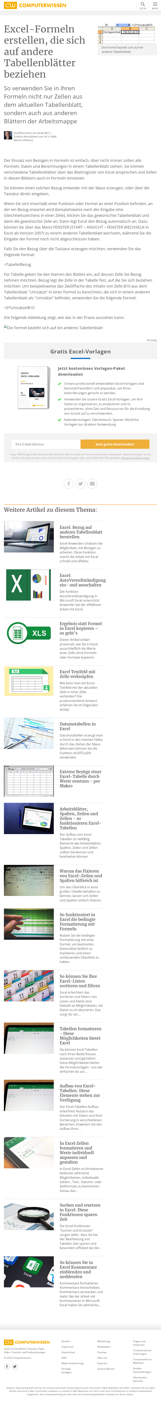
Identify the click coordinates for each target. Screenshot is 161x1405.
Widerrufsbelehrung (72, 1363)
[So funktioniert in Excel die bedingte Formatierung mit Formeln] (29, 924)
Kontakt (65, 1341)
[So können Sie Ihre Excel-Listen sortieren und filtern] (29, 985)
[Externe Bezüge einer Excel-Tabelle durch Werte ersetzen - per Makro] (29, 781)
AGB (63, 1357)
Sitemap (101, 1352)
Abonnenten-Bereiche (140, 1379)
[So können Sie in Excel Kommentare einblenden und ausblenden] (29, 1271)
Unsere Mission (105, 1368)
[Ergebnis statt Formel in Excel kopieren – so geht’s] (29, 633)
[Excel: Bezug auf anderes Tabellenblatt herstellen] (29, 536)
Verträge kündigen (66, 1370)
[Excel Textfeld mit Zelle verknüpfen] (29, 681)
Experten (102, 1363)
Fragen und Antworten (139, 1343)
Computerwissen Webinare (142, 1361)
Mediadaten (104, 1346)
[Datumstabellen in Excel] (29, 733)
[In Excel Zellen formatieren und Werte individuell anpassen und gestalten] (29, 1152)
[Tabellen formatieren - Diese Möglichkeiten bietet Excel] (29, 1038)
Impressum (67, 1346)
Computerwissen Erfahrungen (142, 1352)
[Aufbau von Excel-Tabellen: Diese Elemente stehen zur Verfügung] (29, 1095)
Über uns (102, 1357)
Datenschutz (68, 1352)
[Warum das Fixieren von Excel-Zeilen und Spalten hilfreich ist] (29, 880)
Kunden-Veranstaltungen (142, 1370)
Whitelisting (103, 1341)
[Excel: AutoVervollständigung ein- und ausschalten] (29, 585)
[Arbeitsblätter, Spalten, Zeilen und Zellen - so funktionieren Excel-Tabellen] (29, 818)
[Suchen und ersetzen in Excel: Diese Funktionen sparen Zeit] (29, 1214)
